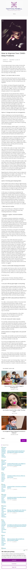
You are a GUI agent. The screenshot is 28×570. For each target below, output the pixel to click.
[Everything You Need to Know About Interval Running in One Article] (3, 498)
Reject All (14, 567)
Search (2, 438)
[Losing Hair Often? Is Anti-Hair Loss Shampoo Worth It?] (3, 488)
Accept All (14, 560)
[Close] (25, 550)
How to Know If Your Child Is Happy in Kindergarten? (14, 386)
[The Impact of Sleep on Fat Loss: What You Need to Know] (3, 477)
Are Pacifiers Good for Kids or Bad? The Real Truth (14, 410)
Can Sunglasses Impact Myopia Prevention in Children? (14, 432)
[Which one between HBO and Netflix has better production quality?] (3, 540)
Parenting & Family (7, 61)
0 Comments (15, 453)
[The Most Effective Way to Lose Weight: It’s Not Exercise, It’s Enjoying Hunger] (3, 465)
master (4, 59)
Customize (14, 563)
